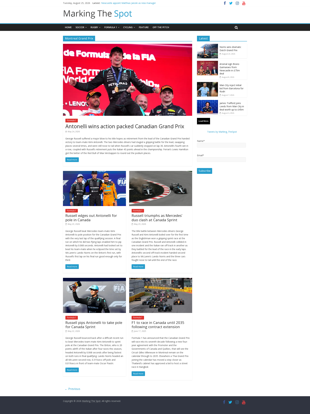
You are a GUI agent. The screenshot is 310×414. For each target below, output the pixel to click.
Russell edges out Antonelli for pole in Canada (91, 217)
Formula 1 (110, 27)
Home (68, 27)
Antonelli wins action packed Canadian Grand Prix (124, 126)
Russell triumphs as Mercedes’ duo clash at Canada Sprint (157, 217)
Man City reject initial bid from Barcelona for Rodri (231, 88)
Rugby (94, 27)
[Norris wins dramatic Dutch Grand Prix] (207, 45)
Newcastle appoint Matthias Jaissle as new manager (128, 3)
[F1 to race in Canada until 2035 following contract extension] (160, 280)
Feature (144, 27)
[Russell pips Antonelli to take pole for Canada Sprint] (94, 280)
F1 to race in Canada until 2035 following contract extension (158, 324)
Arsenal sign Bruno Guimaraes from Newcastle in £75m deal (230, 68)
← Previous (72, 389)
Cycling (128, 27)
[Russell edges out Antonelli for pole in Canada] (94, 173)
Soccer (80, 27)
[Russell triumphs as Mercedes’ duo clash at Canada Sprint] (160, 173)
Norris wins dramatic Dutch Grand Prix (230, 48)
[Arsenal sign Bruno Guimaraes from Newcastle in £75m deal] (207, 62)
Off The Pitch (161, 27)
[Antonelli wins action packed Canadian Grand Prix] (127, 46)
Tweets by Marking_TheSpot (222, 131)
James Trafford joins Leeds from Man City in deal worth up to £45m (232, 106)
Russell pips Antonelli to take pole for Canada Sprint (93, 324)
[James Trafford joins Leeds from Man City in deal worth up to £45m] (207, 101)
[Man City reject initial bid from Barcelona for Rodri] (207, 83)
